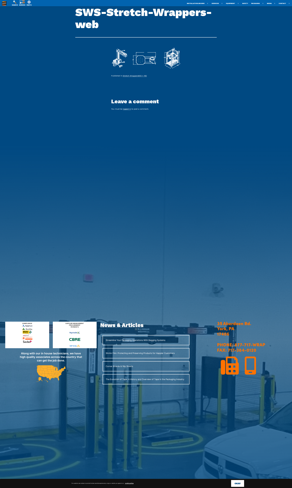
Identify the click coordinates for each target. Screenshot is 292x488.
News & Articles (121, 325)
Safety (245, 3)
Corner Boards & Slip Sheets (119, 366)
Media (269, 3)
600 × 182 (142, 76)
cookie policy (129, 483)
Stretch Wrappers (130, 76)
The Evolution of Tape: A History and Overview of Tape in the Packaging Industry (145, 379)
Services (215, 3)
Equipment (230, 3)
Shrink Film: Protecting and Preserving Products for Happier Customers (140, 353)
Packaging (255, 3)
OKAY (238, 483)
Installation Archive (196, 3)
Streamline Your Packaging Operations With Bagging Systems (135, 340)
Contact (282, 3)
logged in (127, 109)
